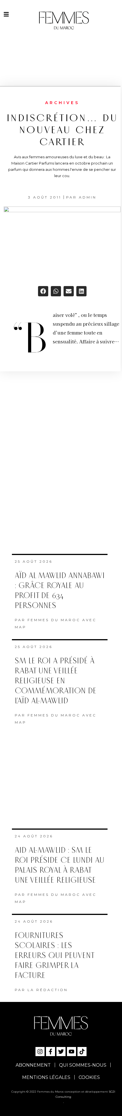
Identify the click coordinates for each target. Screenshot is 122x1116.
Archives (62, 102)
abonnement (33, 1065)
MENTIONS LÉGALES (46, 1077)
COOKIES (89, 1077)
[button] (43, 291)
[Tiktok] (82, 1051)
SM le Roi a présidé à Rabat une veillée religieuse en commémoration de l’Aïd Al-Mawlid (55, 681)
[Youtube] (71, 1051)
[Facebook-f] (50, 1051)
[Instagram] (40, 1051)
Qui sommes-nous (82, 1065)
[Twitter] (61, 1051)
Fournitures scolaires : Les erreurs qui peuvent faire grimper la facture (54, 955)
